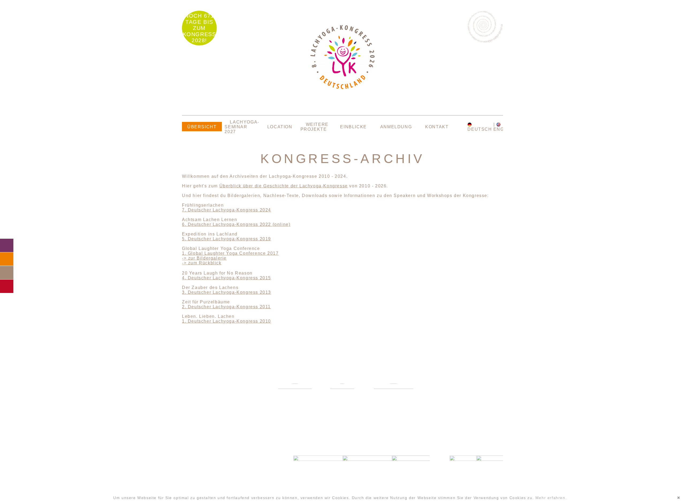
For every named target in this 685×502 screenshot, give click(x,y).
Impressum (222, 481)
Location (279, 127)
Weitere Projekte (314, 127)
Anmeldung (396, 127)
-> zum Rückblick (202, 263)
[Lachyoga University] (342, 87)
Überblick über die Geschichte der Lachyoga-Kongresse (283, 186)
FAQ (6, 259)
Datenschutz (222, 489)
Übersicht (201, 127)
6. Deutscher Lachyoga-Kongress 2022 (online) (236, 224)
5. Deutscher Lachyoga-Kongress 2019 (226, 239)
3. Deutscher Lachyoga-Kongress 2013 (226, 292)
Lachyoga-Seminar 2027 (241, 127)
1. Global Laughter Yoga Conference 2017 (230, 253)
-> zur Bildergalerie (204, 258)
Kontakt (436, 127)
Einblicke (353, 127)
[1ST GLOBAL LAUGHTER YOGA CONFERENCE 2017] (342, 399)
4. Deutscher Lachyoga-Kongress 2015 (226, 278)
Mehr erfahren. (551, 498)
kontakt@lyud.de (222, 470)
